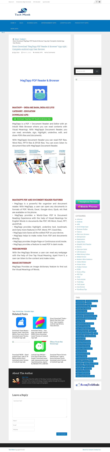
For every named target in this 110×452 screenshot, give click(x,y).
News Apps (14, 29)
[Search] (97, 71)
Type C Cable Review (82, 373)
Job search (79, 336)
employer (79, 316)
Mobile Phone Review (83, 343)
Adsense (79, 219)
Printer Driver (81, 264)
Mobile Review (81, 257)
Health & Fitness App (83, 326)
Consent (91, 449)
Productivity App (81, 358)
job (92, 333)
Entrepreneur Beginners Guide (23, 2)
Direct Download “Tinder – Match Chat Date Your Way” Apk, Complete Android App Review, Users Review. (58, 322)
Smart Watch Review (90, 363)
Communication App (82, 306)
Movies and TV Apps (82, 353)
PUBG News (92, 358)
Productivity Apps (81, 23)
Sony (78, 277)
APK (41, 52)
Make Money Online (83, 254)
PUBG (79, 269)
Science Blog (81, 272)
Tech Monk (11, 449)
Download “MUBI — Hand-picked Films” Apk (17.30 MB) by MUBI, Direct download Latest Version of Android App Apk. (20, 358)
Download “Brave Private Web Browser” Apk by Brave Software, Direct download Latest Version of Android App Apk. (58, 358)
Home (13, 23)
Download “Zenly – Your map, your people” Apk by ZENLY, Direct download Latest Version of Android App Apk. (39, 334)
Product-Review (82, 267)
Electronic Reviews (83, 234)
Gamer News (81, 242)
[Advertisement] (39, 66)
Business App (80, 303)
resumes (85, 361)
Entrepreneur (81, 237)
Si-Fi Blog (79, 363)
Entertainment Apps (48, 23)
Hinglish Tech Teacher (84, 244)
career (89, 303)
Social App (79, 366)
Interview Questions (82, 333)
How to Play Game (82, 331)
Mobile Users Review (82, 346)
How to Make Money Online (85, 328)
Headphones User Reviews (84, 323)
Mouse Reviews (81, 351)
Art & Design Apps (82, 227)
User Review (81, 287)
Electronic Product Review (84, 313)
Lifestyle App (80, 338)
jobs (96, 333)
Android (22, 39)
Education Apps (29, 311)
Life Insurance (81, 252)
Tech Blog (80, 282)
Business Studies (82, 229)
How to (79, 247)
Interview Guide (82, 249)
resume (78, 361)
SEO (91, 361)
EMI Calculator (36, 2)
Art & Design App (91, 301)
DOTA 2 (93, 306)
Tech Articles (81, 279)
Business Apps (32, 23)
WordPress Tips (82, 289)
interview (93, 331)
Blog (21, 23)
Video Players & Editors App (85, 376)
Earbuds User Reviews (83, 308)
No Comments (50, 52)
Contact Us (97, 449)
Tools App (88, 368)
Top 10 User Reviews (82, 371)
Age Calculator (46, 2)
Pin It (3, 32)
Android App (19, 311)
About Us (11, 2)
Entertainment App (90, 316)
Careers (79, 232)
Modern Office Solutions (84, 259)
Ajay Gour (16, 52)
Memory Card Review (83, 341)
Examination (81, 239)
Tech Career (81, 284)
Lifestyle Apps (65, 23)
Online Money (81, 262)
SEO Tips (80, 274)
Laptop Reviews (90, 336)
